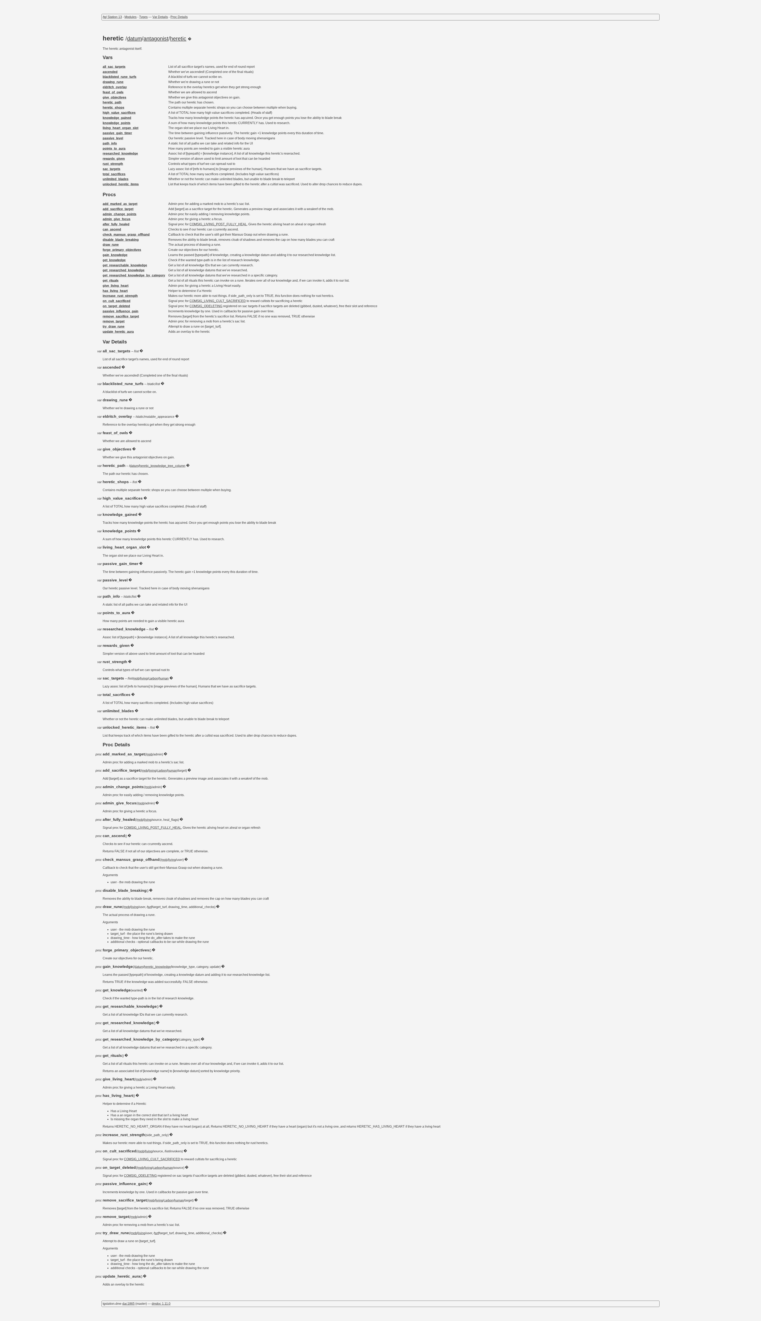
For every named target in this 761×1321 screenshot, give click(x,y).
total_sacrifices (114, 174)
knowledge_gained (117, 117)
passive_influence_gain (120, 311)
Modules (130, 17)
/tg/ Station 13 (112, 17)
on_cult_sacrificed (116, 301)
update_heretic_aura (118, 331)
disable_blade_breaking (121, 239)
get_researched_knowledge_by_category (134, 275)
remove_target (113, 321)
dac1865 (128, 1303)
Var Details (160, 17)
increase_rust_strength (120, 295)
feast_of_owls (113, 92)
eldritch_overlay (115, 87)
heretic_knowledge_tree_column (162, 465)
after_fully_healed (116, 224)
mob (136, 678)
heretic (178, 39)
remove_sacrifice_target (121, 316)
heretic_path (112, 102)
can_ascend (112, 229)
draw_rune (111, 244)
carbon (153, 678)
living (144, 678)
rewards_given (114, 158)
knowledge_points (116, 123)
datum (134, 39)
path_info (110, 143)
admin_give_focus (116, 219)
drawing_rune (113, 82)
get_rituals (111, 280)
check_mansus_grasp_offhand (126, 234)
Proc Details (179, 17)
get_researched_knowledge (123, 270)
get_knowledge (114, 260)
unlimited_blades (115, 179)
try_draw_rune (113, 326)
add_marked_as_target (120, 204)
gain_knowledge (115, 255)
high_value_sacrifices (119, 112)
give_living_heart (115, 285)
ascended (110, 72)
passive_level (113, 138)
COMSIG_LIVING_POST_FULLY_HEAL (218, 224)
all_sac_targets (114, 66)
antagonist (155, 39)
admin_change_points (119, 214)
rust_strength (113, 163)
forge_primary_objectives (122, 249)
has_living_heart (115, 290)
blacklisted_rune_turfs (119, 76)
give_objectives (114, 97)
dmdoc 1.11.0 (161, 1303)
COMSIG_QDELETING (205, 306)
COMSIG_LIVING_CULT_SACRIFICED (217, 301)
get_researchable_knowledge (125, 265)
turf (149, 907)
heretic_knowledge (157, 966)
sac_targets (111, 169)
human (164, 678)
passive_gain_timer (117, 133)
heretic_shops (113, 107)
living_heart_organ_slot (120, 128)
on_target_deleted (116, 306)
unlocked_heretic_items (121, 184)
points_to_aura (114, 148)
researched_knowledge (120, 153)
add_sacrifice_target (118, 209)
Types (143, 17)
